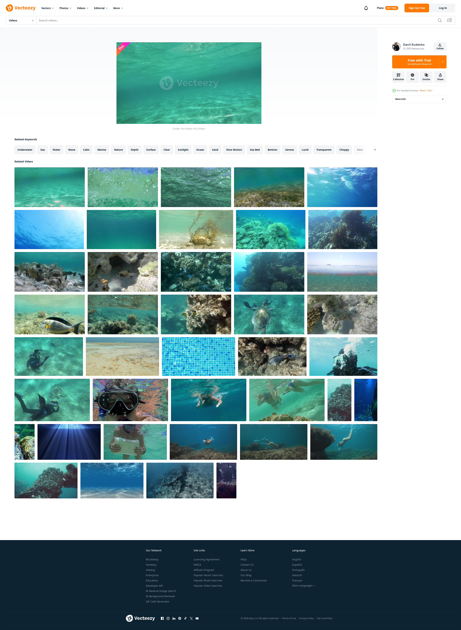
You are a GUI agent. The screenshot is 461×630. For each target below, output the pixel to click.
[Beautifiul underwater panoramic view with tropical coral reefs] (226, 480)
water (56, 149)
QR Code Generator (157, 601)
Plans (380, 8)
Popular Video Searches (208, 585)
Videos (81, 8)
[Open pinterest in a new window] (179, 618)
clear (167, 149)
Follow (440, 48)
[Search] (440, 20)
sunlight (183, 149)
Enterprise (152, 575)
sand (215, 149)
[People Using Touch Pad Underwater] (287, 400)
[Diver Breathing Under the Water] (343, 356)
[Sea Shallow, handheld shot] (122, 356)
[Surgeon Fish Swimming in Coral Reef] (49, 314)
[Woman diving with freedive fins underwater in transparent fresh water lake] (203, 442)
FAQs (244, 559)
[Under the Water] (49, 187)
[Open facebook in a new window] (162, 618)
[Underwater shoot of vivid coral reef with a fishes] (339, 400)
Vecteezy (151, 564)
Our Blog (246, 575)
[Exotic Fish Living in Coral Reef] (342, 314)
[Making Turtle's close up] (52, 400)
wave (71, 149)
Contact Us (247, 564)
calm (86, 149)
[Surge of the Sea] (342, 187)
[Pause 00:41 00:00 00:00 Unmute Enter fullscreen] (188, 83)
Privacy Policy (306, 618)
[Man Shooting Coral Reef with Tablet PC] (135, 442)
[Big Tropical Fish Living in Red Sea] (272, 356)
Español (297, 564)
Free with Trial (419, 62)
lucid (305, 149)
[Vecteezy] (21, 8)
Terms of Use (289, 618)
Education (152, 580)
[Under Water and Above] (123, 187)
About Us (246, 570)
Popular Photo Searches (208, 580)
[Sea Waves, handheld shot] (196, 187)
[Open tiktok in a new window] (185, 618)
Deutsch (297, 575)
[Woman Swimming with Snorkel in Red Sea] (208, 400)
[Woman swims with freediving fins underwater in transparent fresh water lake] (273, 442)
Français (297, 580)
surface (151, 149)
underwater (24, 149)
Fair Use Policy (324, 618)
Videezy (150, 570)
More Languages (302, 585)
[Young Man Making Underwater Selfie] (130, 400)
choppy (344, 149)
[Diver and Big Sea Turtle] (48, 356)
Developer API (154, 585)
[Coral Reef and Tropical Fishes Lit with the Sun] (196, 314)
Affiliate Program (204, 570)
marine (101, 149)
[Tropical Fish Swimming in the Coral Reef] (123, 272)
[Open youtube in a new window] (197, 618)
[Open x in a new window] (191, 618)
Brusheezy (152, 559)
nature (118, 149)
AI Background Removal (160, 596)
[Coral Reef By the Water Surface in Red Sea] (123, 314)
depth (134, 149)
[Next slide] (372, 149)
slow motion (234, 149)
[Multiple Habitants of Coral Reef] (49, 272)
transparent (323, 149)
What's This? (426, 90)
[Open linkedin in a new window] (173, 618)
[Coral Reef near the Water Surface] (342, 229)
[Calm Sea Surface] (49, 229)
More (116, 8)
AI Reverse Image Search (161, 591)
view (360, 149)
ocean (200, 149)
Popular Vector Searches (208, 575)
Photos (63, 8)
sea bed (255, 149)
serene (289, 149)
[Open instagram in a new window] (168, 618)
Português (298, 570)
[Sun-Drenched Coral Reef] (269, 272)
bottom (272, 149)
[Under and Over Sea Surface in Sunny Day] (342, 272)
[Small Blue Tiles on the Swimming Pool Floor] (198, 356)
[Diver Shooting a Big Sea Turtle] (269, 314)
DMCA (197, 564)
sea (42, 149)
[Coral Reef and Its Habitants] (196, 272)
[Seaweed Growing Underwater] (196, 229)
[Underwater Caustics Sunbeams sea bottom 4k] (111, 480)
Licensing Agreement (207, 559)
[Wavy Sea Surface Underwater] (121, 229)
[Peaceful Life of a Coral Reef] (270, 229)
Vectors (46, 8)
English (296, 559)
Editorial (99, 8)
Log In (443, 8)
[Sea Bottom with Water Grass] (269, 187)
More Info (400, 99)
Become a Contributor (254, 580)
